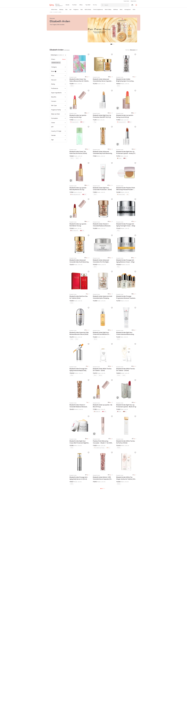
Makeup (61, 9)
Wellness (115, 9)
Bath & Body (88, 9)
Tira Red (74, 5)
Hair (70, 9)
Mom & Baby (108, 9)
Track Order (126, 1)
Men (82, 9)
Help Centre (133, 1)
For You (95, 5)
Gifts (134, 9)
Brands (67, 5)
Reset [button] (64, 59)
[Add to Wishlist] (88, 54)
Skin (66, 9)
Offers (80, 5)
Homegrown (127, 9)
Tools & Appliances (98, 9)
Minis (121, 9)
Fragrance (75, 9)
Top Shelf (87, 5)
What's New (54, 9)
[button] (57, 9)
